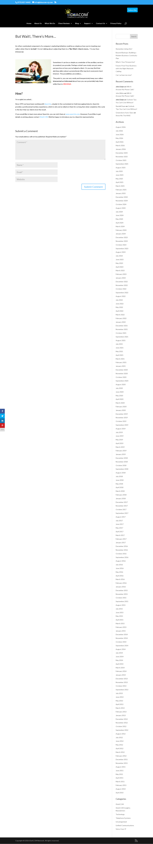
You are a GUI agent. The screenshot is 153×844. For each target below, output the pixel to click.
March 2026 (120, 145)
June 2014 (119, 657)
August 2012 (121, 734)
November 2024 (122, 201)
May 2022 (119, 307)
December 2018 (122, 458)
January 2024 (121, 234)
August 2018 (121, 473)
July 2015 (119, 609)
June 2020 (119, 392)
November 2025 (122, 157)
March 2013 (120, 708)
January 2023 (121, 278)
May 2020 (119, 396)
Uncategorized (121, 822)
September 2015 (122, 601)
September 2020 (122, 381)
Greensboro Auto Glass (125, 113)
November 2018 (122, 462)
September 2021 (122, 337)
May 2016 (119, 572)
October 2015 (121, 598)
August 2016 (121, 561)
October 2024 (121, 204)
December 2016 (122, 546)
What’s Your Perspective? (125, 62)
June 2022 (119, 304)
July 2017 (119, 521)
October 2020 (121, 377)
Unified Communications (125, 825)
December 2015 (122, 590)
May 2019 (119, 440)
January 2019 (121, 454)
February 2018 (121, 495)
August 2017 (121, 517)
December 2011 (122, 759)
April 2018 (119, 487)
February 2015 (121, 627)
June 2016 (119, 568)
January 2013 (121, 715)
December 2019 (122, 414)
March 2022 (120, 315)
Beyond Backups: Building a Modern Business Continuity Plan (126, 55)
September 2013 (122, 690)
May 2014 (119, 660)
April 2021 (119, 355)
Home (29, 23)
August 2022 (121, 296)
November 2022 (122, 285)
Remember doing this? (124, 49)
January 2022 (121, 322)
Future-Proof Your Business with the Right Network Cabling (126, 68)
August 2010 (121, 789)
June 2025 (119, 175)
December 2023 (122, 237)
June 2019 (119, 436)
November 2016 (122, 550)
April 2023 (119, 267)
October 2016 (121, 554)
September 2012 (122, 730)
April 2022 (119, 311)
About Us (38, 23)
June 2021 (119, 348)
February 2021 (121, 362)
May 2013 (119, 701)
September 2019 (122, 425)
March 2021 (120, 359)
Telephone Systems (123, 818)
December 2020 (122, 370)
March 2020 (120, 403)
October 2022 (121, 289)
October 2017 (121, 509)
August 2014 (121, 649)
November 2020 (122, 373)
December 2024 (122, 197)
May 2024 (119, 219)
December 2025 (122, 153)
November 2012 (122, 723)
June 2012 (119, 741)
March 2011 (120, 781)
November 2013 (122, 682)
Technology (120, 814)
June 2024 (119, 215)
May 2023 (119, 263)
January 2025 (121, 193)
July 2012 (119, 737)
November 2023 (122, 241)
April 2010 (119, 793)
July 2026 (119, 131)
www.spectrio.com (73, 114)
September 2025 (122, 164)
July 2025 (119, 171)
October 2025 (121, 160)
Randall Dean (120, 106)
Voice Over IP (121, 829)
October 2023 (121, 245)
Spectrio (48, 104)
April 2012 (119, 748)
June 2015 (119, 612)
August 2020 (121, 384)
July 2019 (119, 432)
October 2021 (121, 333)
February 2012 (121, 756)
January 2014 (121, 675)
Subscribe (132, 10)
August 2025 (121, 168)
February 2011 (121, 785)
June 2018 (119, 480)
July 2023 (119, 256)
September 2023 (122, 248)
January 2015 (121, 631)
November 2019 (122, 418)
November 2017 (122, 506)
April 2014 (119, 664)
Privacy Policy (115, 23)
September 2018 (122, 469)
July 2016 (119, 565)
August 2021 (121, 340)
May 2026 (119, 138)
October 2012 (121, 726)
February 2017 (121, 539)
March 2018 (120, 491)
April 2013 (119, 704)
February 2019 (121, 451)
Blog (77, 23)
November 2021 (122, 329)
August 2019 (121, 429)
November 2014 (122, 638)
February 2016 (121, 583)
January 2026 (121, 149)
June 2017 (119, 524)
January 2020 (121, 410)
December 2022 (122, 282)
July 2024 (119, 212)
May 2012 (119, 745)
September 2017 (122, 513)
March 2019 (120, 447)
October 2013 (121, 686)
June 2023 (119, 259)
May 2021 (119, 351)
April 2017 (119, 532)
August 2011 (121, 767)
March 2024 (120, 226)
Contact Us (100, 23)
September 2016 (122, 557)
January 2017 (121, 542)
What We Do (50, 23)
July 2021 (119, 344)
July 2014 (119, 653)
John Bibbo (120, 93)
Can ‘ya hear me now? (124, 75)
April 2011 (119, 778)
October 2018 (121, 465)
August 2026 (121, 127)
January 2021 (121, 366)
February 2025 (121, 190)
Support (87, 23)
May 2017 (119, 528)
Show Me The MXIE (123, 115)
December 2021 (122, 326)
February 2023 (121, 274)
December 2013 (122, 679)
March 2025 (120, 186)
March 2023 (120, 270)
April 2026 (119, 142)
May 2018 (119, 484)
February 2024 (121, 230)
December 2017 (122, 502)
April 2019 (119, 443)
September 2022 (122, 293)
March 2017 (120, 535)
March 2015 (120, 623)
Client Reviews (64, 23)
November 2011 (122, 763)
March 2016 (120, 579)
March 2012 (120, 752)
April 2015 (119, 620)
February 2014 (121, 671)
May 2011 (119, 774)
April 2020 (119, 399)
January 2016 (121, 587)
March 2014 (120, 668)
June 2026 (119, 134)
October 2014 (121, 642)
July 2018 (119, 476)
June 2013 (119, 697)
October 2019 (121, 421)
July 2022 (119, 300)
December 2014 (122, 634)
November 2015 (122, 594)
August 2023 (121, 252)
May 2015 (119, 616)
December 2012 (122, 719)
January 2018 (121, 498)
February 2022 (121, 318)
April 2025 (119, 182)
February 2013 (121, 712)
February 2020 (121, 407)
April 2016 (119, 576)
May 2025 (119, 179)
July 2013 (119, 693)
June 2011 (119, 771)
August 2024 (121, 208)
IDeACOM (44, 117)
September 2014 (122, 646)
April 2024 (119, 223)
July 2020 (119, 388)
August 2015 (121, 605)
